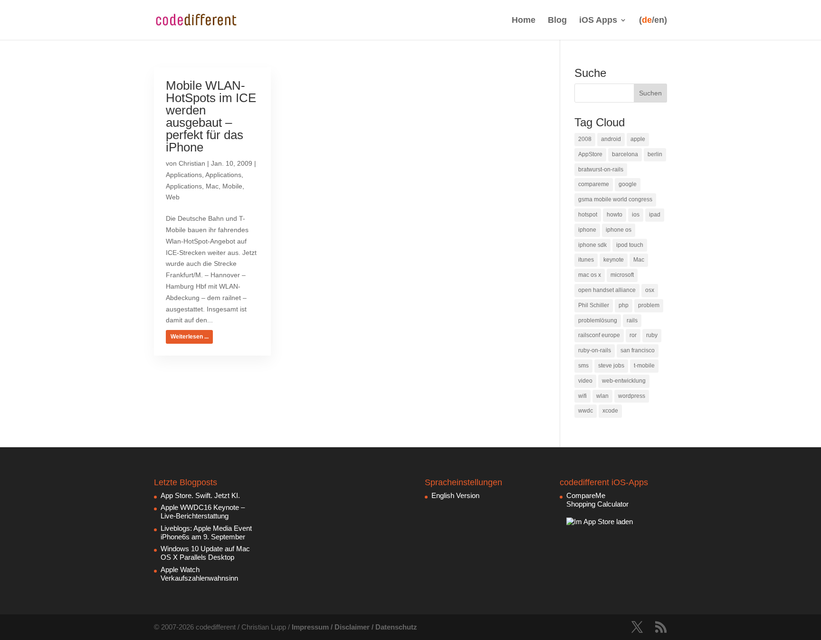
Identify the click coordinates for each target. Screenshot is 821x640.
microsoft (622, 275)
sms (583, 365)
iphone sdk (592, 245)
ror (633, 335)
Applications (184, 175)
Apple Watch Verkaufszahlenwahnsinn (199, 573)
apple (637, 139)
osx (649, 290)
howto (614, 214)
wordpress (631, 396)
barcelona (625, 154)
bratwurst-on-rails (600, 169)
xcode (610, 410)
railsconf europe (599, 335)
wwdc (585, 410)
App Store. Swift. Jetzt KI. (200, 495)
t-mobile (644, 365)
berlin (655, 154)
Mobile (232, 186)
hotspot (587, 214)
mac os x (589, 275)
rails (632, 320)
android (611, 139)
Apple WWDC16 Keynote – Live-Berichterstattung (203, 511)
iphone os (618, 229)
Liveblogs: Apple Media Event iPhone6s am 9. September (206, 532)
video (585, 380)
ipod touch (629, 245)
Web (173, 197)
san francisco (638, 350)
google (628, 184)
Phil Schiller (593, 305)
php (624, 305)
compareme (593, 184)
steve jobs (611, 365)
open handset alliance (607, 290)
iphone (587, 229)
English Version (455, 495)
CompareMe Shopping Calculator (597, 499)
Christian (192, 163)
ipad (654, 214)
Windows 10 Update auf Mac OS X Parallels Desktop (205, 553)
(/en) (653, 20)
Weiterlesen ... (190, 336)
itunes (586, 259)
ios (636, 214)
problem (648, 305)
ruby (652, 335)
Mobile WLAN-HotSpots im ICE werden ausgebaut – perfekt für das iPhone (211, 116)
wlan (602, 396)
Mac (212, 186)
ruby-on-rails (594, 350)
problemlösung (597, 320)
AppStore (590, 154)
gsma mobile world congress (615, 199)
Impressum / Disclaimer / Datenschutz (354, 627)
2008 (585, 139)
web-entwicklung (624, 380)
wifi (582, 396)
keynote (613, 259)
